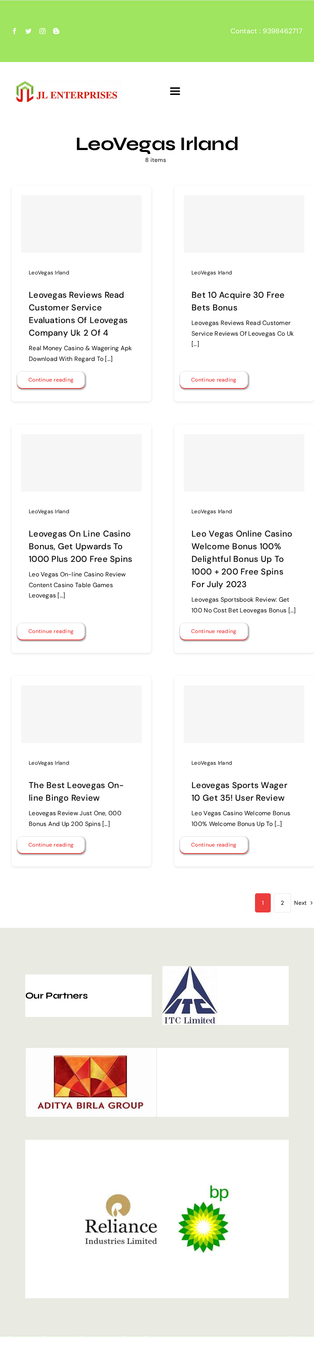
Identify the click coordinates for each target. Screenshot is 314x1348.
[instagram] (42, 31)
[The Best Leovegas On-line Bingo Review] (81, 714)
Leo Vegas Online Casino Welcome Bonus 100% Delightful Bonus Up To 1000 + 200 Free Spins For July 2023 (241, 559)
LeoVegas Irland (49, 272)
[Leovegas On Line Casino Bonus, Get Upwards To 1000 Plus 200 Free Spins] (81, 462)
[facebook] (14, 31)
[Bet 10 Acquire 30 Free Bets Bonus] (244, 224)
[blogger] (56, 31)
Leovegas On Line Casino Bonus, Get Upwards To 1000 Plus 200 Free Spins (80, 546)
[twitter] (28, 31)
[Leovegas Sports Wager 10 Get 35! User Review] (244, 714)
